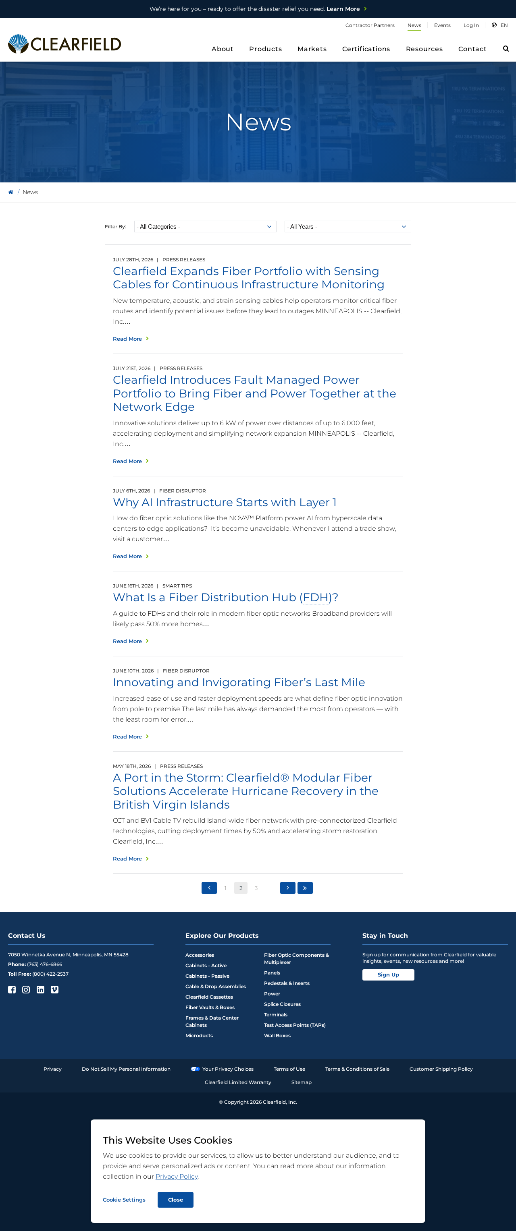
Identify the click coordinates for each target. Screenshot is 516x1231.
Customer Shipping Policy (441, 1069)
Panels (272, 973)
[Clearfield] (10, 192)
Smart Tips (177, 586)
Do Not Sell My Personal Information (126, 1069)
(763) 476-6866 (44, 964)
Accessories (199, 955)
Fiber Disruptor (182, 491)
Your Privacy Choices (228, 1069)
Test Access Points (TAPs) (295, 1025)
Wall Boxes (277, 1035)
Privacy (53, 1069)
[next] (287, 888)
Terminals (275, 1015)
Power (272, 994)
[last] (305, 888)
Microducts (199, 1035)
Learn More (255, 8)
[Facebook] (11, 989)
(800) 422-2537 (50, 974)
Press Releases (183, 260)
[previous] (209, 888)
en (504, 25)
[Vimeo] (54, 989)
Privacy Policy (177, 1176)
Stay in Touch (385, 935)
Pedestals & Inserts (287, 983)
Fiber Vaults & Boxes (210, 1007)
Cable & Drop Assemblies (215, 986)
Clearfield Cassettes (209, 997)
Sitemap (301, 1082)
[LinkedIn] (40, 989)
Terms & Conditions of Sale (357, 1069)
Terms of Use (289, 1069)
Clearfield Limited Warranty (238, 1082)
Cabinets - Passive (207, 976)
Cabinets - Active (206, 965)
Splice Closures (282, 1004)
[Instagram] (25, 989)
